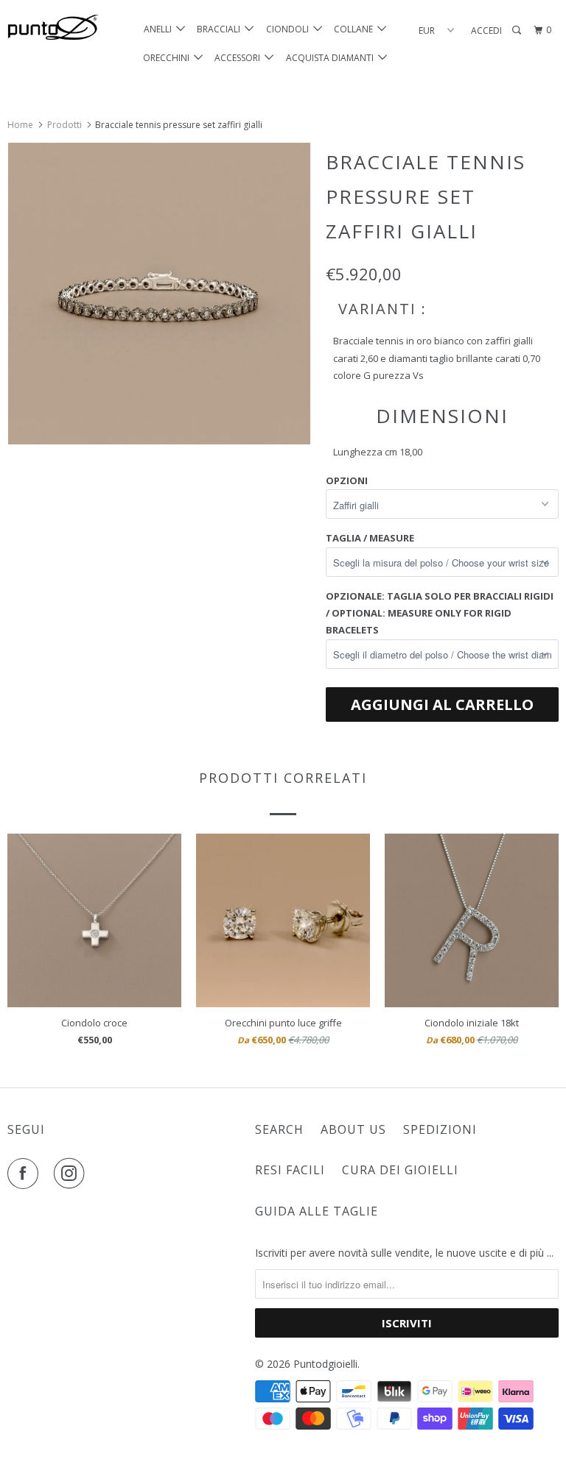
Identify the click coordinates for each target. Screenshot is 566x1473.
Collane (355, 29)
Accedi (486, 30)
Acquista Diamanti (332, 58)
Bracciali (221, 29)
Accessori (239, 58)
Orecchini (168, 58)
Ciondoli (289, 29)
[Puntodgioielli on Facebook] (25, 1173)
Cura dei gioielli (400, 1170)
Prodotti (64, 124)
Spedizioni (440, 1129)
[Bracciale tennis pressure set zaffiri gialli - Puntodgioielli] (159, 293)
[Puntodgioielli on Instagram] (72, 1173)
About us (353, 1129)
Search (279, 1129)
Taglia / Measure (370, 537)
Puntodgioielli (325, 1364)
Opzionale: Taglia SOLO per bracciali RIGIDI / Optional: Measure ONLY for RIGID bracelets (439, 613)
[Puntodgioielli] (53, 28)
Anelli (160, 29)
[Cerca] (517, 30)
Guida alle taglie (316, 1211)
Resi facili (290, 1170)
